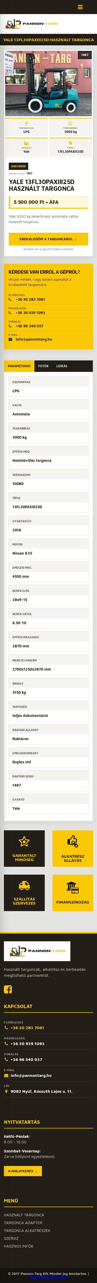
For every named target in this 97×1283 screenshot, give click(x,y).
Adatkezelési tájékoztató (48, 1277)
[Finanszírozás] (73, 887)
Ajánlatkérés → (23, 1171)
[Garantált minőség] (24, 841)
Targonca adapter (23, 1222)
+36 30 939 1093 (27, 311)
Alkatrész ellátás (72, 858)
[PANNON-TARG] (37, 951)
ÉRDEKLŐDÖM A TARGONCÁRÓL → (48, 239)
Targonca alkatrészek (27, 1230)
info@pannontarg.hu (30, 337)
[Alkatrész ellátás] (73, 841)
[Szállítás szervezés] (24, 885)
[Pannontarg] (31, 24)
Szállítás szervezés (24, 901)
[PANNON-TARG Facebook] (8, 989)
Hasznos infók (18, 1246)
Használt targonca (24, 1215)
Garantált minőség (24, 857)
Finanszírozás (72, 902)
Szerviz (11, 1238)
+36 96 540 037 (26, 324)
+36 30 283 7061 (27, 297)
